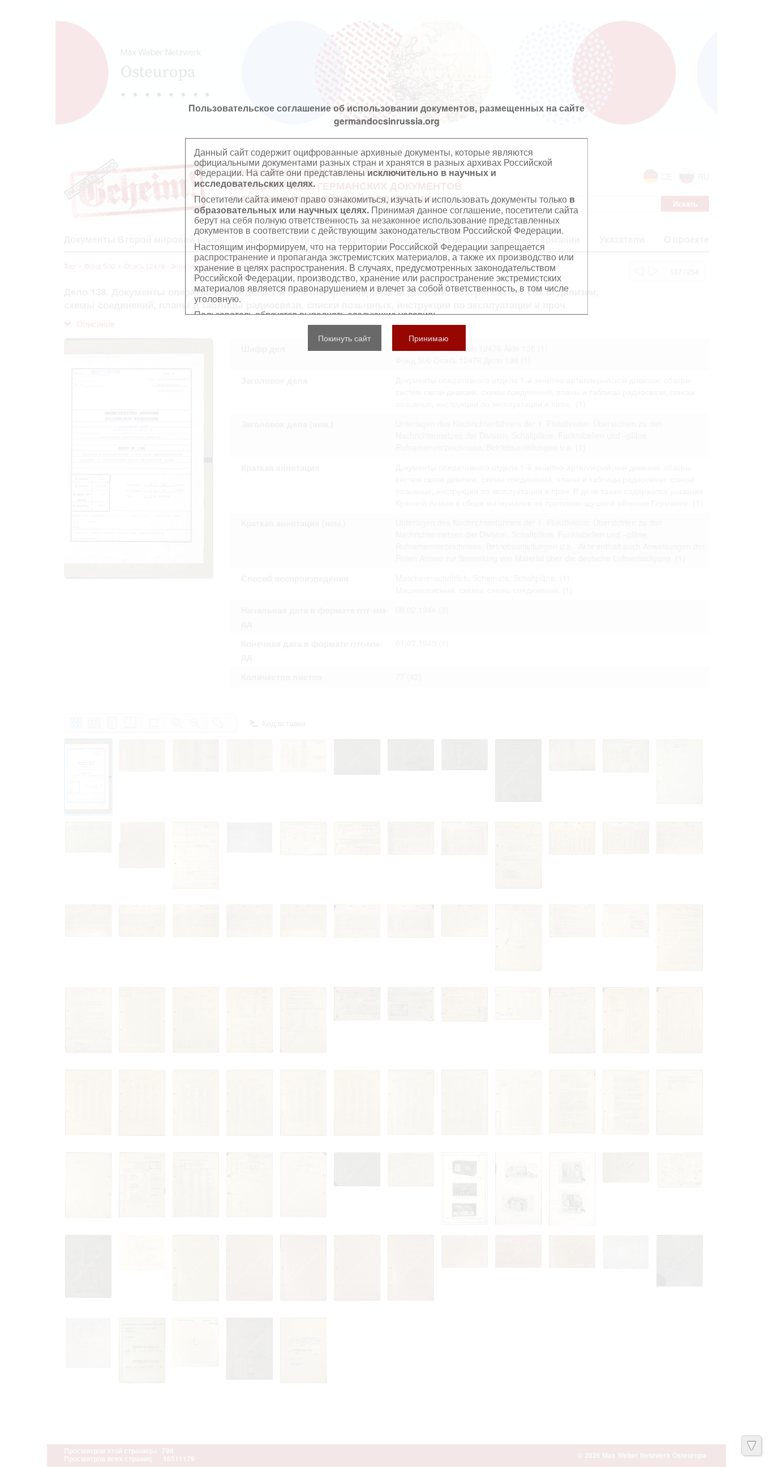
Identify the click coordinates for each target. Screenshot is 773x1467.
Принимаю (429, 338)
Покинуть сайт (344, 338)
